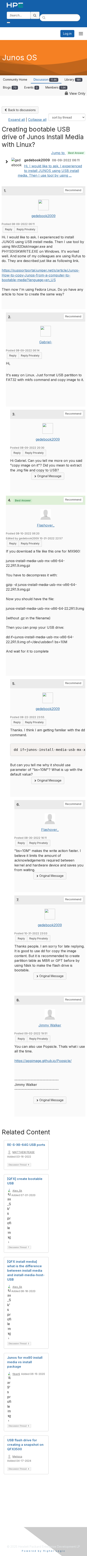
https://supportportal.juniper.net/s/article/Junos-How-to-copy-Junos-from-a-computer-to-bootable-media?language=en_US (40, 275)
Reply (8, 229)
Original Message (48, 476)
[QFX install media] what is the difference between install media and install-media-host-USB (26, 1270)
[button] (7, 161)
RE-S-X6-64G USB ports (26, 1145)
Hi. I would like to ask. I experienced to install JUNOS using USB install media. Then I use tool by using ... (50, 171)
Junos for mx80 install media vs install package (24, 1362)
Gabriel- (45, 342)
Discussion (45, 79)
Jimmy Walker (49, 1025)
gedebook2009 (43, 216)
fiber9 (16, 1374)
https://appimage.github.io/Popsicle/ (43, 1061)
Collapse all (37, 119)
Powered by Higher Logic (43, 1550)
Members (55, 87)
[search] (35, 15)
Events (31, 87)
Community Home (15, 79)
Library (73, 79)
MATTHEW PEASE (23, 1152)
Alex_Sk (17, 1190)
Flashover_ (45, 525)
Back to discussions (21, 110)
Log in (67, 33)
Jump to (67, 153)
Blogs (9, 87)
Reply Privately (26, 229)
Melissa (17, 1456)
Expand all (16, 119)
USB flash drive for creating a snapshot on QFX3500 (25, 1444)
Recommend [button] (73, 190)
